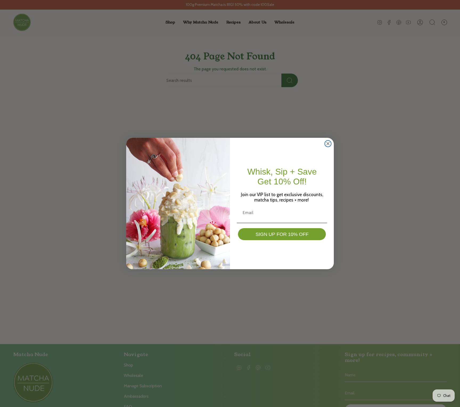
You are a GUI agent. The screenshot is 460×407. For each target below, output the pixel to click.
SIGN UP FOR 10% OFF (282, 234)
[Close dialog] (328, 143)
